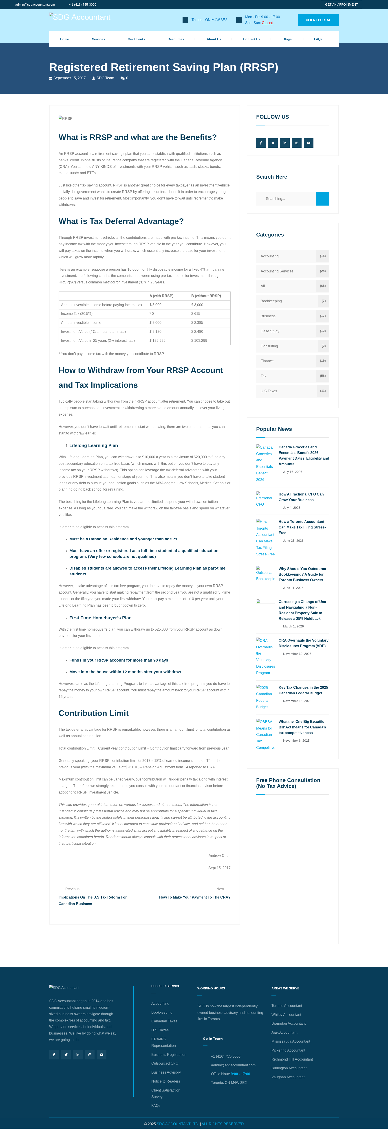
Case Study (270, 331)
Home (64, 39)
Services (98, 39)
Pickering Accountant (288, 1050)
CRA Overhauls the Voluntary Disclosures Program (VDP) (303, 643)
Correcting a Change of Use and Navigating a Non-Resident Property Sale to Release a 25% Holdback (302, 610)
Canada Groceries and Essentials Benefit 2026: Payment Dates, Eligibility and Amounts (304, 455)
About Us (214, 39)
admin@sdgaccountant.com (35, 4)
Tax (263, 376)
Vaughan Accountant (287, 1077)
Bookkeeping (271, 301)
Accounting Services (277, 271)
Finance (267, 361)
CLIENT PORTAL (318, 20)
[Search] (322, 199)
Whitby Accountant (286, 1015)
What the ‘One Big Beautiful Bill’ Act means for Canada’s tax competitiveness (302, 727)
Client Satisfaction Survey (165, 1093)
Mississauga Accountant (290, 1041)
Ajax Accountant (284, 1032)
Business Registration (168, 1055)
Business (268, 316)
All (263, 286)
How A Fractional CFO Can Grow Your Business (301, 497)
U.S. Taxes (160, 1030)
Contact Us (251, 39)
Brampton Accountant (288, 1023)
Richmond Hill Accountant (292, 1059)
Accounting (270, 256)
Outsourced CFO (164, 1063)
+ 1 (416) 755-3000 (82, 4)
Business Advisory (166, 1072)
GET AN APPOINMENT (341, 4)
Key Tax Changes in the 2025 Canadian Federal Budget (303, 690)
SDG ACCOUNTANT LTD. (178, 1124)
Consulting (269, 346)
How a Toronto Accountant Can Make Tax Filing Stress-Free (302, 527)
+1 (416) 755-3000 (225, 1056)
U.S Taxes (269, 391)
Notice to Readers (165, 1081)
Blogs (287, 39)
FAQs (318, 39)
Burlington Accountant (288, 1068)
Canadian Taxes (164, 1021)
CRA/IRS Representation (163, 1042)
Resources (176, 39)
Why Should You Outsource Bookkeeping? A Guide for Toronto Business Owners (302, 574)
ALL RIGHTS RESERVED (223, 1124)
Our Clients (136, 39)
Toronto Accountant (286, 1006)
